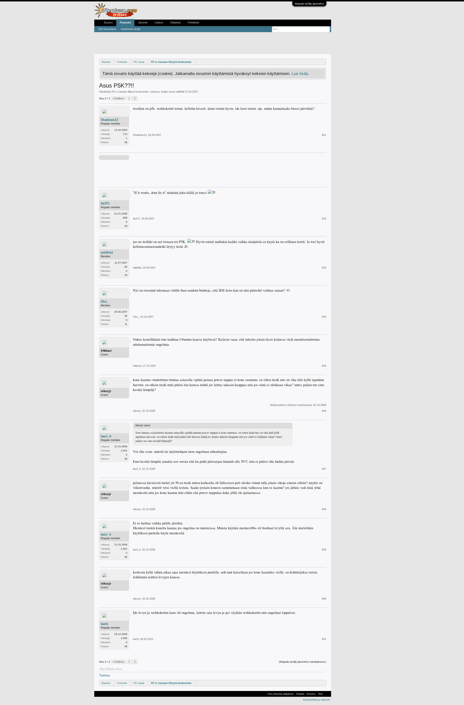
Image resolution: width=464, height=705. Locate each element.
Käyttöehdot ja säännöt (316, 699)
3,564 (124, 638)
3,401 (124, 450)
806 (125, 217)
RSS (327, 694)
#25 (324, 365)
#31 (324, 639)
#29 (324, 549)
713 (125, 134)
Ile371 (105, 203)
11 (126, 324)
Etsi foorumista (107, 29)
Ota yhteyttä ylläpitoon (281, 693)
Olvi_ (105, 301)
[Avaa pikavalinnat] (323, 61)
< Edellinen (118, 98)
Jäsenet (142, 22)
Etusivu (108, 22)
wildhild (180, 91)
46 (125, 458)
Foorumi (125, 22)
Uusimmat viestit (130, 29)
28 (125, 142)
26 (125, 226)
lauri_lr (106, 436)
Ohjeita (300, 693)
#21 (324, 134)
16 (125, 275)
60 (125, 266)
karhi (104, 624)
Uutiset (159, 22)
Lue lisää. (300, 73)
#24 (324, 316)
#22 (324, 218)
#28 (324, 509)
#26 (324, 410)
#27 (324, 468)
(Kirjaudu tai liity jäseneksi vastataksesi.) (302, 661)
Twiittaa (104, 675)
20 (125, 316)
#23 (324, 267)
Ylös (320, 693)
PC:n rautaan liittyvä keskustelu (130, 91)
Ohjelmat (175, 22)
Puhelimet (193, 22)
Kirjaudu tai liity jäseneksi (309, 3)
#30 (324, 598)
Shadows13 (109, 120)
